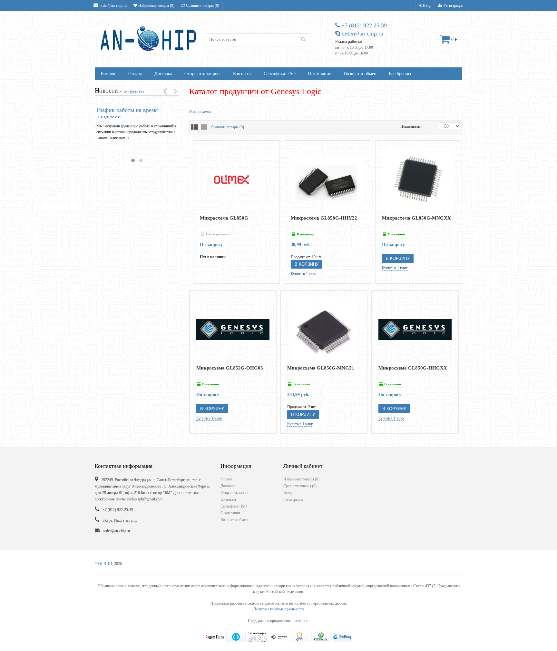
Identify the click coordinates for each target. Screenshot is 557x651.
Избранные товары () (155, 5)
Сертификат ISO (280, 73)
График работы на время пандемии (127, 113)
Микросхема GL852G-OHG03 (229, 367)
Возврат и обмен (360, 73)
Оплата (135, 73)
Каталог (108, 73)
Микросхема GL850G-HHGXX (412, 367)
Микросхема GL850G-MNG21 (320, 367)
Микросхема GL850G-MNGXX (416, 218)
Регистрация (453, 5)
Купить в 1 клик (304, 273)
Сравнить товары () (202, 5)
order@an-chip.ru (113, 5)
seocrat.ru (302, 620)
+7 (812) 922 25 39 (363, 25)
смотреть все (133, 91)
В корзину (306, 264)
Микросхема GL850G (224, 218)
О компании (320, 73)
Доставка (163, 73)
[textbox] (257, 39)
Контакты (242, 73)
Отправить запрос (202, 73)
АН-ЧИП (103, 563)
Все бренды (400, 73)
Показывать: (407, 126)
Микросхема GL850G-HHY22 (324, 218)
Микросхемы (200, 111)
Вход (426, 5)
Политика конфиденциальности (278, 609)
